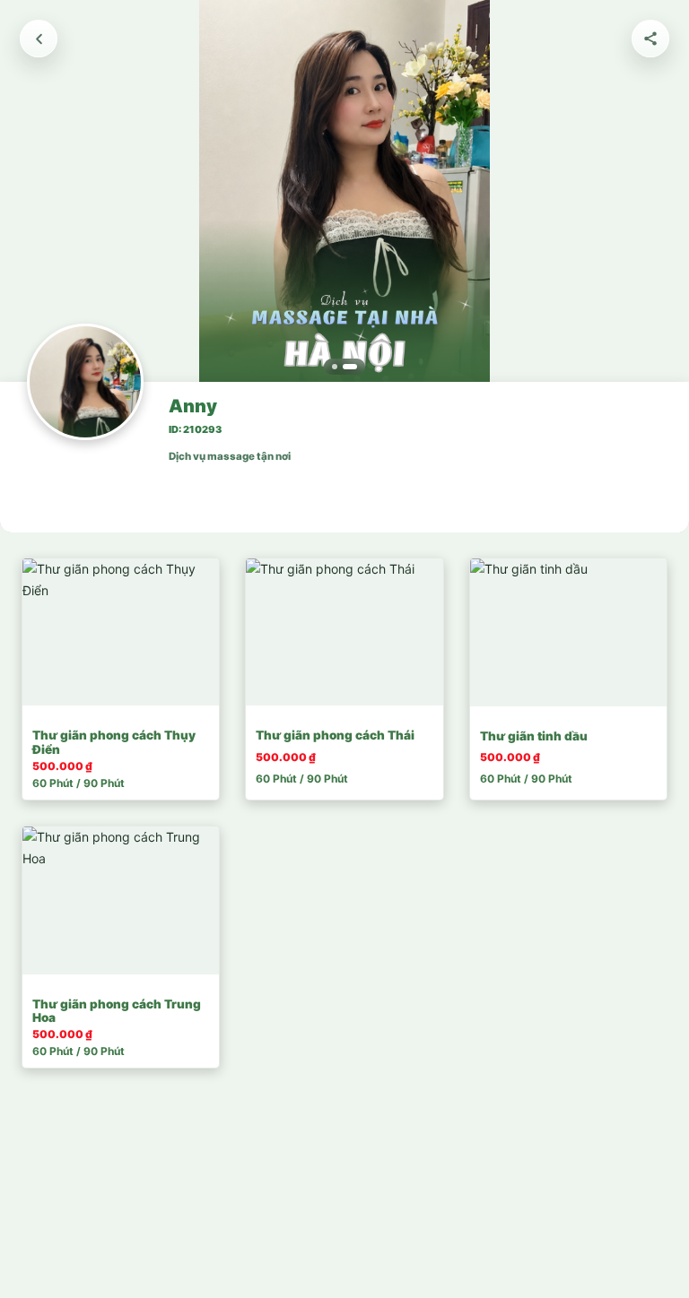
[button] (344, 193)
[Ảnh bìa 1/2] (334, 366)
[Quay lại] (38, 38)
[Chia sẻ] (650, 38)
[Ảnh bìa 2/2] (350, 366)
